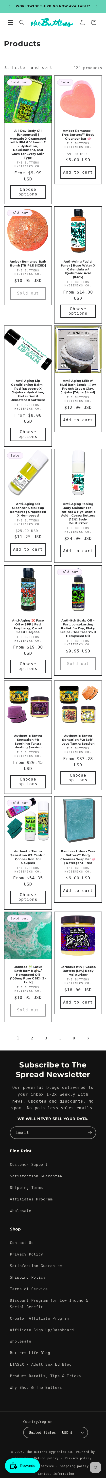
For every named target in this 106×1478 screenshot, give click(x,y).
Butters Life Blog (30, 1353)
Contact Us (22, 1243)
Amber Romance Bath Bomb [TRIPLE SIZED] (28, 263)
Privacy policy (78, 1458)
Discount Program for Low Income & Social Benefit (49, 1303)
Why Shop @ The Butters (36, 1387)
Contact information (56, 1474)
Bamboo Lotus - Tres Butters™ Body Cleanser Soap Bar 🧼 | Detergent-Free (77, 857)
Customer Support (29, 1164)
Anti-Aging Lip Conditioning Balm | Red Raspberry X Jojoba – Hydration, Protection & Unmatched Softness (28, 390)
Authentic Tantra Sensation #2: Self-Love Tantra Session (77, 739)
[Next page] (88, 1038)
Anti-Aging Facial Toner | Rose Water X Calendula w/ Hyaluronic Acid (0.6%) (78, 269)
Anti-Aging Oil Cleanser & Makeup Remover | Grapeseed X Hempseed (28, 509)
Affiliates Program (31, 1199)
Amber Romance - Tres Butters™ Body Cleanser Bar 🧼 (78, 134)
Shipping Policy (27, 1277)
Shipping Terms (26, 1187)
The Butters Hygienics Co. (50, 1452)
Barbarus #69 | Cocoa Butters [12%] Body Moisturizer (78, 970)
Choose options (27, 191)
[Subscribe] (90, 1132)
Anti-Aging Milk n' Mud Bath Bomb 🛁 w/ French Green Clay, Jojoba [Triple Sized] (78, 386)
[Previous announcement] (9, 6)
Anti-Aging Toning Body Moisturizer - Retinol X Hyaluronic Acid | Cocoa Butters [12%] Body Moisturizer (78, 513)
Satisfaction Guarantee (36, 1176)
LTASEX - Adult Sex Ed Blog (40, 1364)
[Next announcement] (96, 6)
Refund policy (46, 1458)
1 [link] (18, 1038)
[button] (10, 22)
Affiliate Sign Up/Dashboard (42, 1330)
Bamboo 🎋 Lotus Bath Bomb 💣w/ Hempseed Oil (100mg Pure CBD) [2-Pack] (28, 974)
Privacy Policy (26, 1254)
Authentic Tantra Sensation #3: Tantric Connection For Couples (28, 857)
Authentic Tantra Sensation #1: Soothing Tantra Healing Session (28, 741)
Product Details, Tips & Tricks (45, 1376)
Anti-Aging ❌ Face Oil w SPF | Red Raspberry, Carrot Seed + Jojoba (28, 626)
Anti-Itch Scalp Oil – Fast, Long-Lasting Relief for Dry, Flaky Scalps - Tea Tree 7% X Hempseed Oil (78, 628)
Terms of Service (29, 1289)
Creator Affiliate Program (39, 1318)
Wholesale (20, 1211)
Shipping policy (74, 1466)
